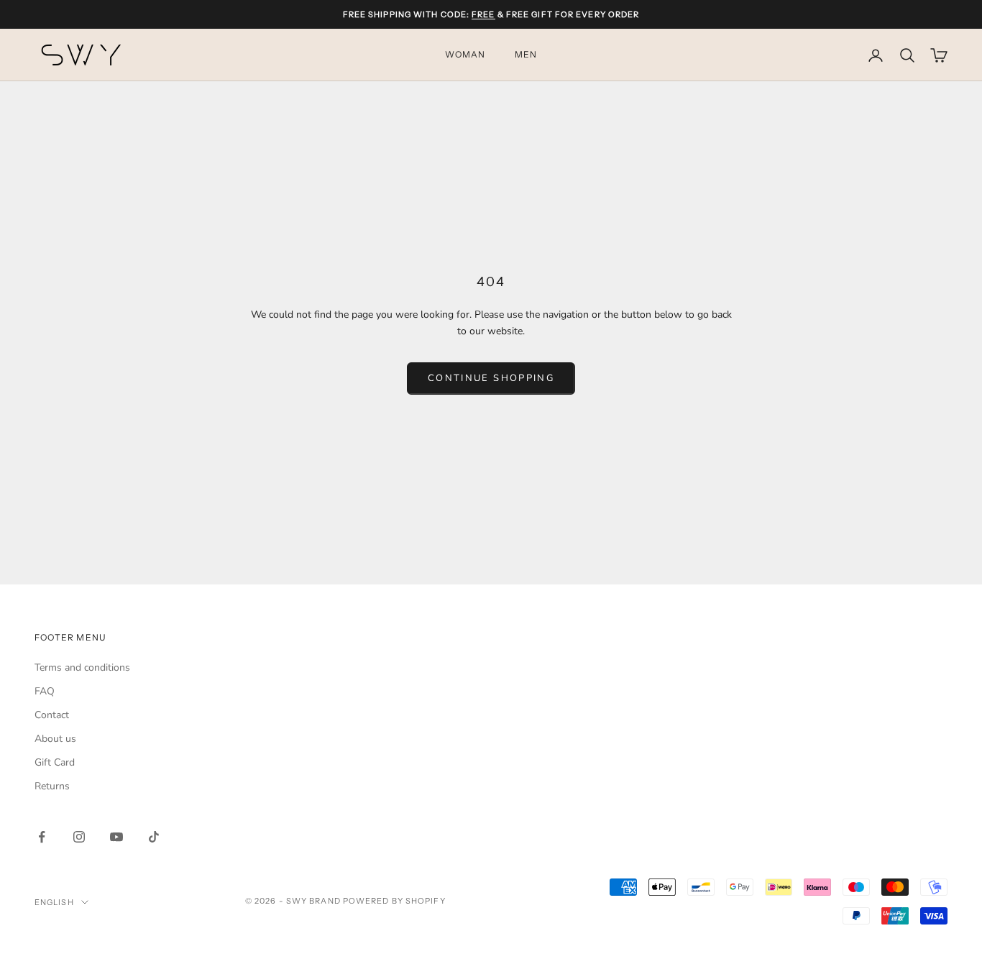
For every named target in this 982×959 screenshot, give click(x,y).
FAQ (45, 691)
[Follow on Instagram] (79, 837)
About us (55, 738)
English (54, 902)
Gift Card (55, 762)
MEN (526, 55)
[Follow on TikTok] (154, 837)
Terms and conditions (82, 667)
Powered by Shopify (394, 901)
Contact (52, 715)
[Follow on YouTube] (116, 837)
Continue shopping (491, 378)
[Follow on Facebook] (42, 837)
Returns (52, 786)
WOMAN (465, 55)
